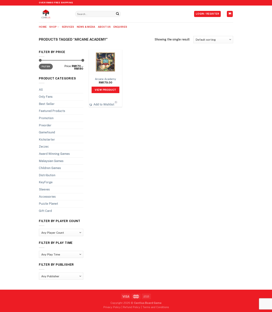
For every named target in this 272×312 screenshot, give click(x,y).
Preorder (45, 125)
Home (43, 26)
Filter (46, 66)
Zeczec (44, 146)
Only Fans (46, 96)
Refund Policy (131, 307)
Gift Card (45, 211)
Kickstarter (47, 139)
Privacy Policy (112, 307)
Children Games (50, 168)
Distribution (47, 175)
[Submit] (117, 14)
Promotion (46, 118)
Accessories (47, 196)
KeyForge (46, 182)
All (41, 89)
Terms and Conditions (155, 307)
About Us (104, 26)
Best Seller (47, 104)
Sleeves (44, 189)
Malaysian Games (51, 161)
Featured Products (52, 111)
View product (105, 89)
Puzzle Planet (48, 203)
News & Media (86, 26)
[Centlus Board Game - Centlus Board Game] (54, 14)
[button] (101, 104)
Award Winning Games (54, 154)
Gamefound (47, 132)
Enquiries (120, 26)
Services (68, 26)
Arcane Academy (105, 79)
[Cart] (230, 14)
